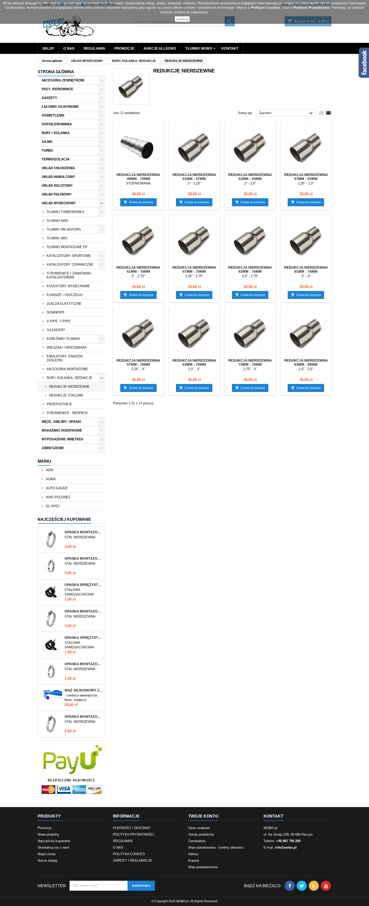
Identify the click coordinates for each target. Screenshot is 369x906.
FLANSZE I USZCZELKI (65, 295)
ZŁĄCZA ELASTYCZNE (64, 304)
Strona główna (56, 72)
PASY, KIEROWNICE (57, 89)
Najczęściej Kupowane (64, 519)
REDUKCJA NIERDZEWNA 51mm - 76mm (306, 269)
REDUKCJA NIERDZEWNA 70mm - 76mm (250, 362)
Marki (44, 461)
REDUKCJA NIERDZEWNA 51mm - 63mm (250, 177)
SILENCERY (56, 330)
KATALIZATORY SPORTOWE (69, 256)
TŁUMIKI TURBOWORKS (65, 212)
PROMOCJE (124, 48)
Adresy (193, 854)
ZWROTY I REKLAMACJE (132, 860)
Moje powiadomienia (203, 867)
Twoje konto (203, 816)
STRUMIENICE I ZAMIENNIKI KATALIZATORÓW (69, 275)
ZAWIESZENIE (53, 448)
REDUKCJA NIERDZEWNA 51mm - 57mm (194, 177)
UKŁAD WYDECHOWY (59, 203)
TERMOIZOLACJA (56, 159)
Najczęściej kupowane (54, 841)
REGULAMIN (94, 48)
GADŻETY (49, 98)
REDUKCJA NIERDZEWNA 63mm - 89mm (306, 362)
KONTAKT (229, 48)
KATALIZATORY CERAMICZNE (70, 264)
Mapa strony (47, 854)
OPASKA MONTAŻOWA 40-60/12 (84, 717)
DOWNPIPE (56, 312)
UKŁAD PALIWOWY (57, 194)
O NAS (68, 48)
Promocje (44, 828)
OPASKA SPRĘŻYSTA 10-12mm (84, 585)
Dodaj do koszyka (138, 202)
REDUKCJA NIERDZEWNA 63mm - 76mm (194, 362)
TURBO (47, 150)
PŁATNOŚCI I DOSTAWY (132, 828)
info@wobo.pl (286, 847)
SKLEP (48, 48)
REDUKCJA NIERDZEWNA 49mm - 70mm (138, 177)
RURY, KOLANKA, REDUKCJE (69, 378)
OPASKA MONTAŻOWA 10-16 (84, 664)
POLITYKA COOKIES (129, 854)
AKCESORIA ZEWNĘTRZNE (63, 80)
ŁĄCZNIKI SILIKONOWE (60, 107)
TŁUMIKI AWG (57, 221)
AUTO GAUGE (56, 488)
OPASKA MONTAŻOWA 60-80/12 (84, 532)
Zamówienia (197, 841)
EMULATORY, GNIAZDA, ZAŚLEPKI (65, 358)
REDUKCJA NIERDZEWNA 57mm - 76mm (138, 362)
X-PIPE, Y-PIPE (59, 321)
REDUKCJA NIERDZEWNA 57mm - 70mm (194, 269)
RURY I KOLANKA (56, 133)
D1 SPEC (52, 506)
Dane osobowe (199, 828)
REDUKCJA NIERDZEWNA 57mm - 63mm (306, 177)
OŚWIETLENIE (53, 115)
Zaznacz (286, 113)
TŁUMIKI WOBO (198, 48)
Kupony (193, 860)
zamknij (182, 19)
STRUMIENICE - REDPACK (67, 413)
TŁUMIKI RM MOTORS (64, 229)
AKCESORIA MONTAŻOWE (67, 369)
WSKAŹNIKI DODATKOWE (62, 430)
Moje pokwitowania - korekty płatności (215, 847)
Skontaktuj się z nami (53, 847)
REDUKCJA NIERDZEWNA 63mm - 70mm (250, 269)
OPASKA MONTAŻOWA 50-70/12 (84, 611)
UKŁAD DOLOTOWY (57, 185)
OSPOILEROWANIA (57, 124)
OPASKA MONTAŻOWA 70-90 (84, 558)
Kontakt (273, 816)
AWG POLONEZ (57, 497)
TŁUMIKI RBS (57, 238)
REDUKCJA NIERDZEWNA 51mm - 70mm (138, 269)
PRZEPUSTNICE (59, 404)
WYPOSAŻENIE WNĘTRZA (62, 439)
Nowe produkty (48, 834)
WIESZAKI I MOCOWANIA (67, 347)
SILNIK (47, 142)
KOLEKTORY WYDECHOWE (68, 286)
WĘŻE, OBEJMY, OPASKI (61, 422)
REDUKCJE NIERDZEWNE (69, 386)
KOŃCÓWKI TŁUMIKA (63, 339)
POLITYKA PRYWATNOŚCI (133, 834)
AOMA (50, 479)
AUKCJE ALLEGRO (160, 48)
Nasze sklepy (47, 860)
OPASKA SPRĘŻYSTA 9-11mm (84, 638)
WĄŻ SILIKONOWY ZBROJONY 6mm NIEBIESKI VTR (84, 690)
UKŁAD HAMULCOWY (58, 177)
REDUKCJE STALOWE (66, 395)
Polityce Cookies (265, 8)
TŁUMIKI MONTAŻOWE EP (67, 247)
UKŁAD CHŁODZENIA (58, 168)
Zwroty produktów (201, 834)
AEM (49, 470)
